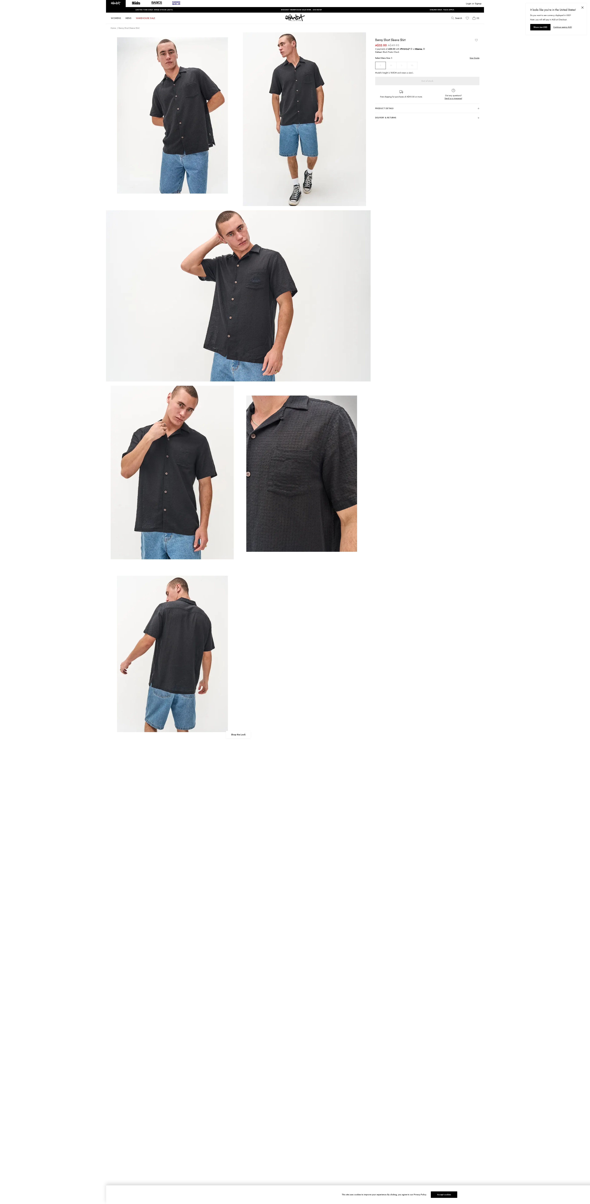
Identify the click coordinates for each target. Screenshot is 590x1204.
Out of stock (427, 80)
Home (113, 28)
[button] (116, 3)
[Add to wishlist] (476, 40)
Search (458, 18)
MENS (128, 18)
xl (412, 65)
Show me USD (540, 27)
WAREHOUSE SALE (145, 18)
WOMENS (116, 18)
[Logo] (295, 20)
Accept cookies (444, 1194)
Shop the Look (238, 734)
